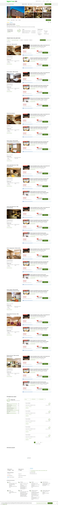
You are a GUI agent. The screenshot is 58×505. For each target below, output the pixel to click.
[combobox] (14, 4)
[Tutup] (57, 503)
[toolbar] (27, 4)
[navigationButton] (33, 442)
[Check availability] (49, 52)
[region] (29, 503)
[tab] (43, 40)
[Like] (48, 22)
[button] (10, 1)
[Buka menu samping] (50, 1)
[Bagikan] (50, 22)
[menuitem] (39, 1)
